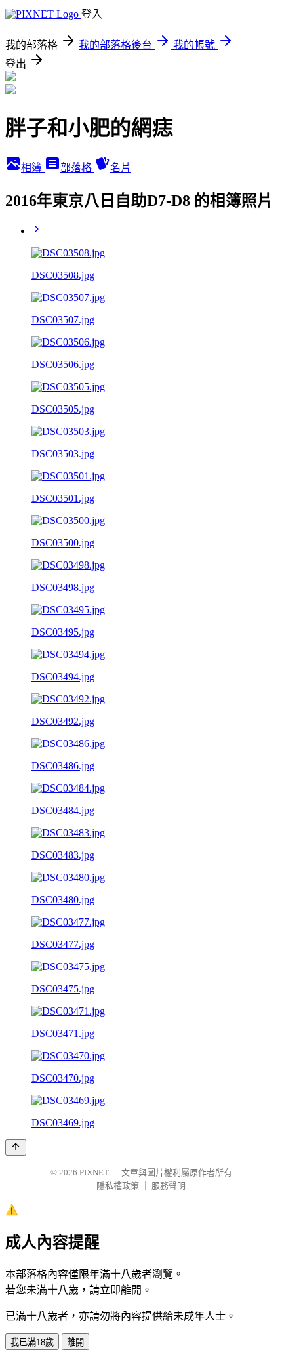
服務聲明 (168, 1185)
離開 (75, 1342)
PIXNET (94, 1172)
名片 (120, 167)
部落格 (77, 167)
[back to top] (15, 1147)
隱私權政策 (117, 1185)
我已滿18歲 (32, 1342)
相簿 (33, 167)
